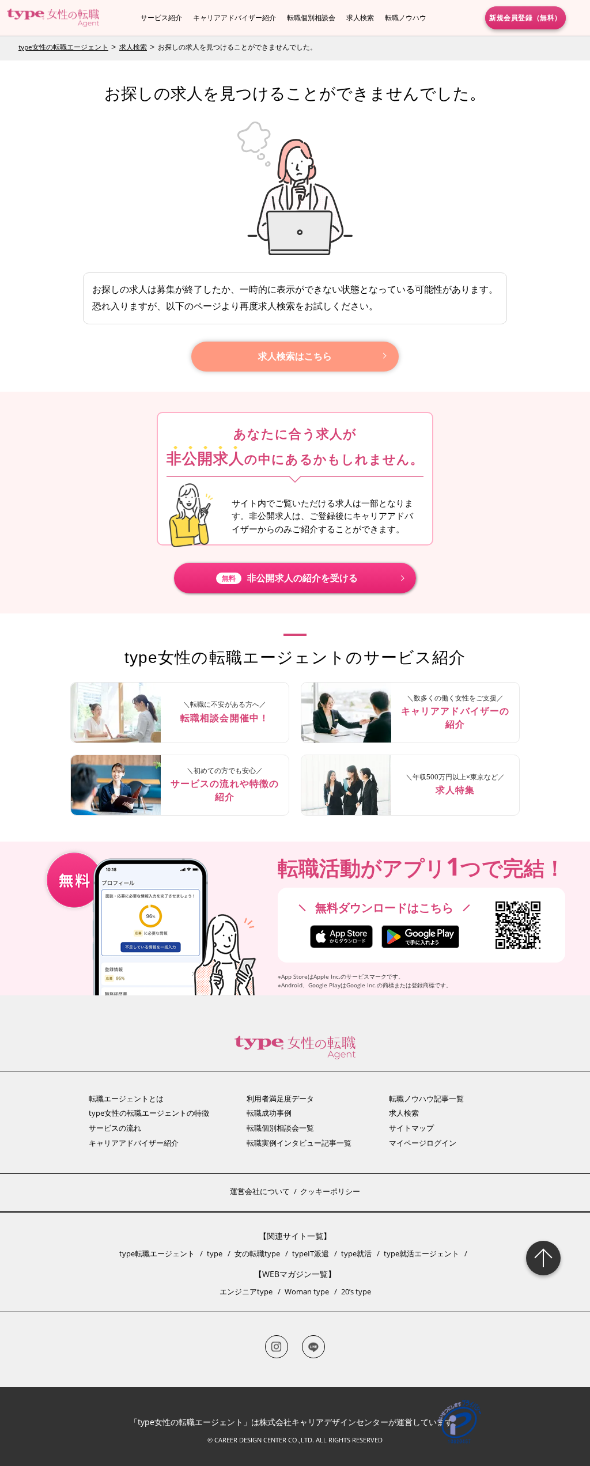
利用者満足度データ (280, 1098)
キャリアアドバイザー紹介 (234, 17)
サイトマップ (411, 1128)
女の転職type (257, 1253)
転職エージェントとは (126, 1098)
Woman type (307, 1291)
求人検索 (360, 17)
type (214, 1253)
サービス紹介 (161, 17)
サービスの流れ (115, 1128)
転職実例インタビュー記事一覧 (299, 1143)
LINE (313, 1346)
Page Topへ (543, 1258)
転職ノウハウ (405, 17)
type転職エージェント (157, 1253)
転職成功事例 (269, 1113)
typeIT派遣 (310, 1253)
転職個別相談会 (311, 17)
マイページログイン (422, 1143)
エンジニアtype (246, 1291)
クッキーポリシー (330, 1191)
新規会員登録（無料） (525, 17)
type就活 (356, 1253)
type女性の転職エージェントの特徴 (149, 1113)
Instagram (276, 1346)
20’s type (356, 1291)
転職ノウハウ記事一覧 (426, 1098)
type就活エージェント (421, 1253)
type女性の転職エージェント (63, 47)
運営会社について (260, 1191)
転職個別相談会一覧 (280, 1128)
